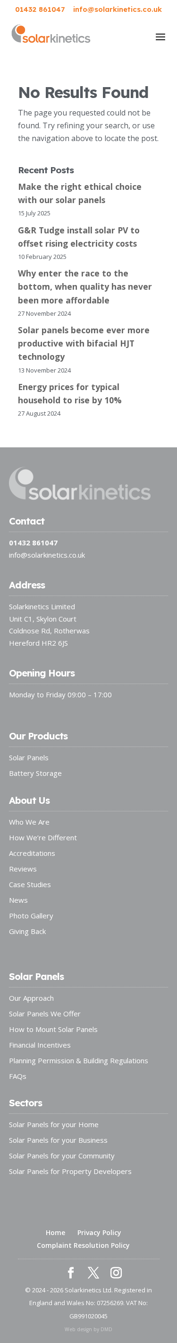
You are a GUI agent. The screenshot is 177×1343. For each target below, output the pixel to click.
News (18, 900)
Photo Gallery (31, 915)
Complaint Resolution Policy (83, 1245)
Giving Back (27, 931)
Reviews (23, 868)
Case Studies (30, 884)
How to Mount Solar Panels (53, 1029)
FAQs (17, 1076)
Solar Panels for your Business (58, 1140)
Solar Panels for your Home (54, 1124)
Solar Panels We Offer (45, 1013)
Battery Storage (35, 773)
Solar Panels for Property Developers (70, 1171)
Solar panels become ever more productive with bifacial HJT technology (84, 343)
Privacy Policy (99, 1232)
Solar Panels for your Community (62, 1155)
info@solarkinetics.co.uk (47, 555)
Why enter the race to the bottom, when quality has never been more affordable (85, 286)
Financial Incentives (40, 1044)
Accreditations (32, 853)
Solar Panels (29, 757)
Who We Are (29, 822)
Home (55, 1232)
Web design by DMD (88, 1329)
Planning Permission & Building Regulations (78, 1060)
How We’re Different (43, 837)
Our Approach (31, 998)
